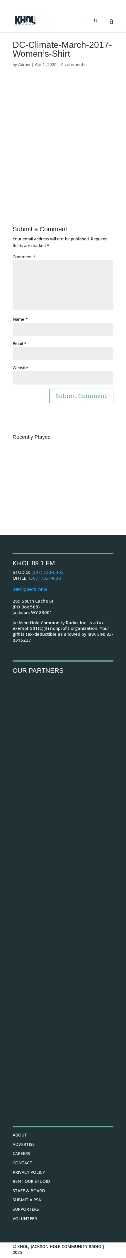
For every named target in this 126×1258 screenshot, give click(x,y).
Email (19, 343)
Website (20, 367)
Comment (24, 256)
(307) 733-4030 (45, 578)
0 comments (73, 64)
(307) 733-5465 (47, 572)
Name (20, 319)
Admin (24, 64)
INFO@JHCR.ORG (30, 589)
